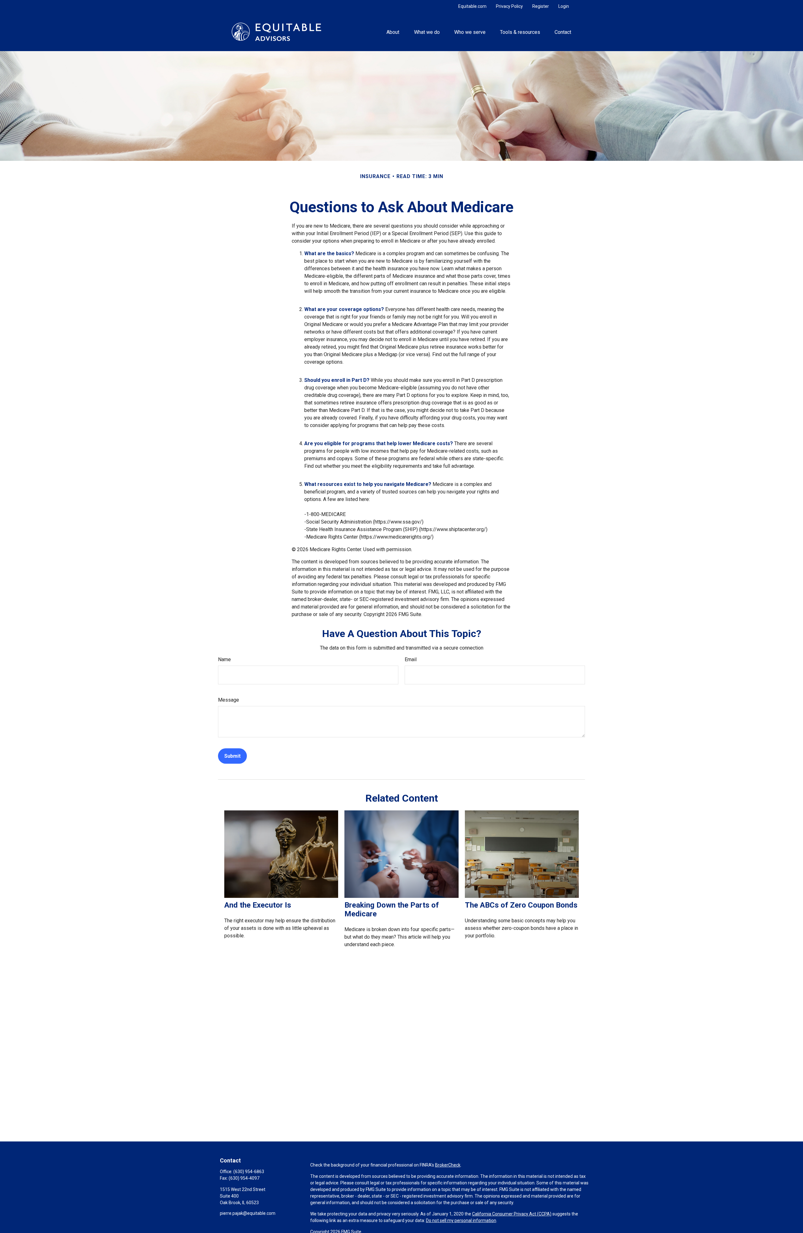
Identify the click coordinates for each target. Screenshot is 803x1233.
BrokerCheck (447, 1164)
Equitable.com (472, 6)
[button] (393, 31)
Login (563, 6)
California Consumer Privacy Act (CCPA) (511, 1213)
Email (411, 659)
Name (224, 659)
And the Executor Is (257, 905)
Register (540, 6)
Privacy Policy (509, 6)
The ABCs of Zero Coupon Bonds (521, 905)
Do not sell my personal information (461, 1220)
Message (228, 700)
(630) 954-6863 (248, 1171)
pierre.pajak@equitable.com (247, 1213)
